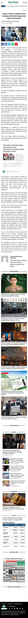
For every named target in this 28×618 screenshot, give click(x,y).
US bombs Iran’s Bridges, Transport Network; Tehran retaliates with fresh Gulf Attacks (14, 367)
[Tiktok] (12, 608)
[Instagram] (9, 608)
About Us (3, 603)
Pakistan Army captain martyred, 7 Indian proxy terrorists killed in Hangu (13, 295)
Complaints (4, 606)
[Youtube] (6, 608)
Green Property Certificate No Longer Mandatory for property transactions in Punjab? (12, 392)
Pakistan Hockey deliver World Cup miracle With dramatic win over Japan (17, 460)
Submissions (12, 606)
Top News (24, 10)
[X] (9, 44)
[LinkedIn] (6, 44)
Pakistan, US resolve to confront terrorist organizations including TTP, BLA (13, 319)
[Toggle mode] (24, 2)
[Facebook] (2, 44)
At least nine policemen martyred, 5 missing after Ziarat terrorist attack (14, 418)
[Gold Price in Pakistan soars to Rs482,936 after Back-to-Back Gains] (14, 499)
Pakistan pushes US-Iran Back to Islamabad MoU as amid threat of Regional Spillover (14, 343)
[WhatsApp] (12, 44)
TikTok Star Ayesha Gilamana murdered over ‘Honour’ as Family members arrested (12, 452)
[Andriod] (19, 608)
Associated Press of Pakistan (11, 21)
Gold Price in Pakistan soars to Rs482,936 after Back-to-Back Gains (13, 508)
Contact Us (10, 603)
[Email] (16, 44)
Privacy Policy (18, 603)
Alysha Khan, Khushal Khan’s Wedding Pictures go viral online (17, 482)
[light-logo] (13, 2)
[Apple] (22, 608)
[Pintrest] (14, 608)
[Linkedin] (17, 608)
